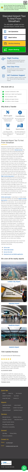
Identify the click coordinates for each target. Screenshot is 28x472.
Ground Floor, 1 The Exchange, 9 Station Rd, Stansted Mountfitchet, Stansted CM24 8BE (15, 451)
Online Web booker (9, 249)
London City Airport (14, 281)
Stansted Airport (14, 303)
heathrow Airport (6, 405)
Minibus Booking (14, 43)
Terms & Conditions (7, 436)
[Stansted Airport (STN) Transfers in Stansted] (14, 292)
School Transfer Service (8, 422)
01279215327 (9, 443)
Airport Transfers (6, 396)
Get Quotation (13, 31)
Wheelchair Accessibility (8, 427)
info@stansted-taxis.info (12, 446)
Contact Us (16, 398)
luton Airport (17, 405)
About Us (10, 393)
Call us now (6, 247)
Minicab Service (6, 417)
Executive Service (18, 419)
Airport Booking (14, 49)
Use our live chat (8, 252)
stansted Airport (6, 410)
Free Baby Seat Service (8, 424)
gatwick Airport (6, 407)
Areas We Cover (6, 398)
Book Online (13, 37)
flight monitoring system (7, 176)
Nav (25, 3)
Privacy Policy (13, 433)
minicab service (18, 150)
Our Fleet (16, 396)
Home (3, 393)
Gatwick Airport (14, 347)
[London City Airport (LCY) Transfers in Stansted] (14, 271)
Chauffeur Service (6, 419)
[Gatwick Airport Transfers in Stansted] (14, 336)
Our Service (19, 393)
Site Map (4, 433)
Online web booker (6, 197)
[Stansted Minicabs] (2, 1)
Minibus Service (17, 417)
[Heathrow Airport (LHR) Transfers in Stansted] (14, 314)
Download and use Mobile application (13, 254)
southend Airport (18, 410)
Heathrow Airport (14, 325)
